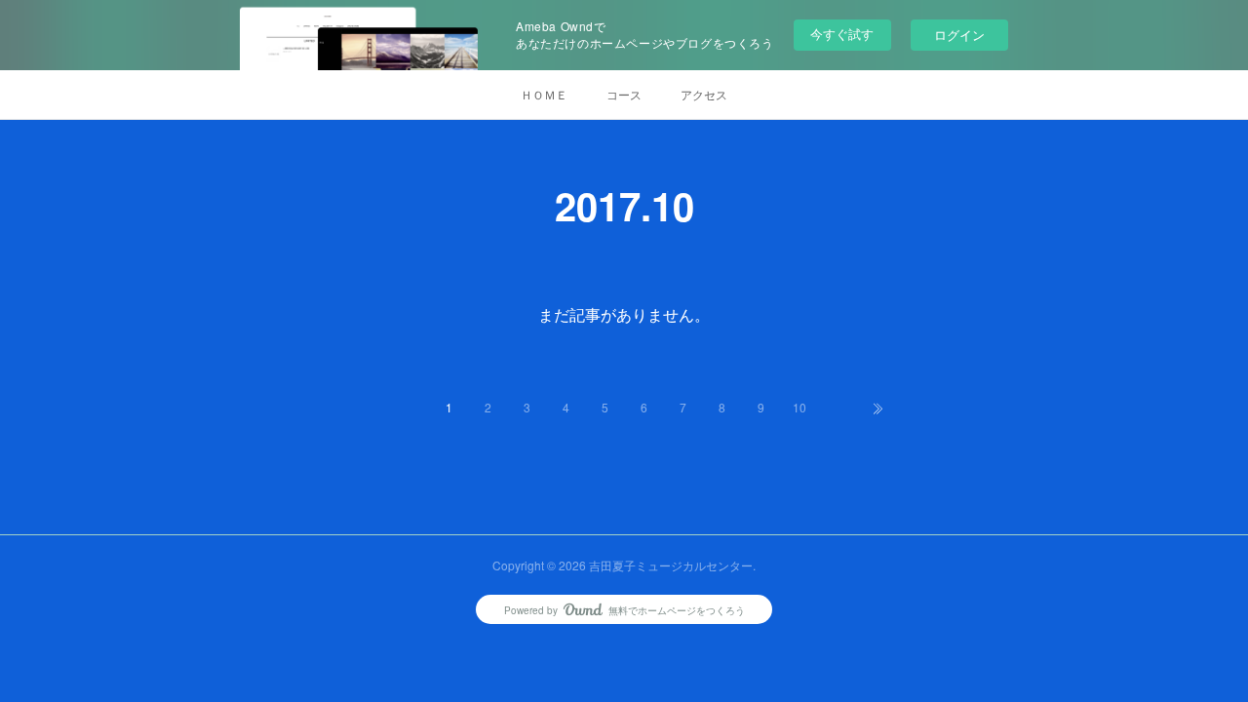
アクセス (704, 94)
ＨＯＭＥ (544, 94)
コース (624, 94)
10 (799, 407)
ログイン (959, 34)
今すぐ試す (842, 33)
